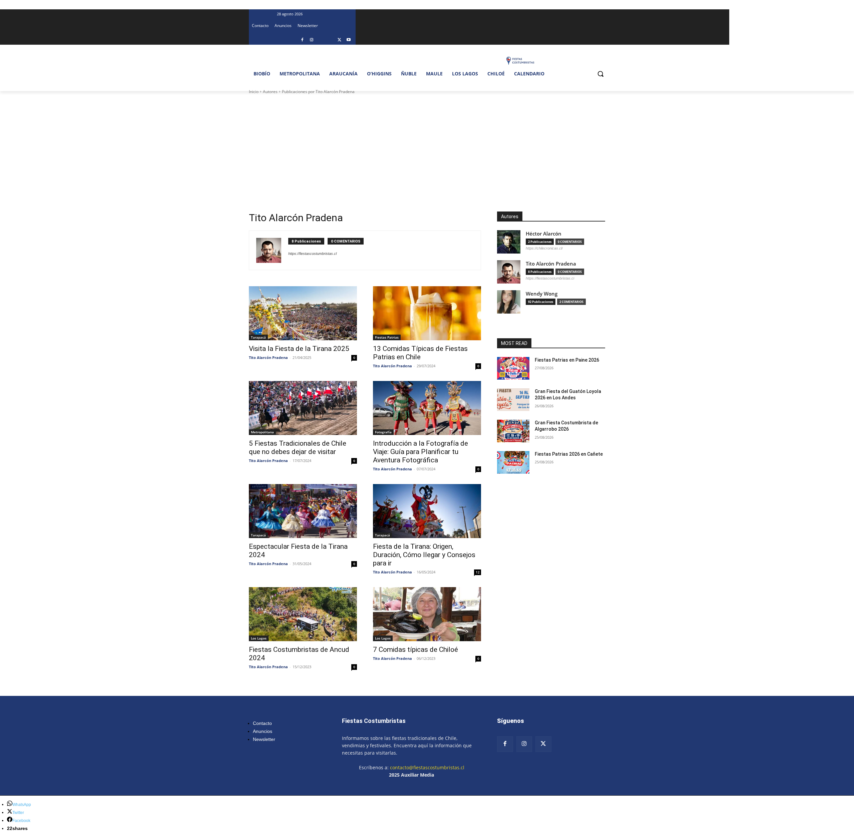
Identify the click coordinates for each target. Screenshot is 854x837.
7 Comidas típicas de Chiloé (415, 650)
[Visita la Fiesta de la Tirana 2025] (303, 313)
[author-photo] (272, 250)
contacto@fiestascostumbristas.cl (427, 767)
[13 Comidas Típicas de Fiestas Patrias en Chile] (427, 313)
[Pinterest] (321, 40)
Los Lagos (259, 638)
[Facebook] (302, 40)
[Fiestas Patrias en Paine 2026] (513, 368)
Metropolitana (262, 432)
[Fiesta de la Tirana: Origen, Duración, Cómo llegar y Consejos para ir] (427, 511)
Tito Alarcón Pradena (268, 357)
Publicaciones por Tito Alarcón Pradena (318, 91)
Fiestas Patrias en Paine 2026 (567, 360)
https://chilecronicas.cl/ (544, 248)
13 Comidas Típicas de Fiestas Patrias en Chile (420, 353)
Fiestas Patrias (387, 337)
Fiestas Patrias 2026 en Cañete (569, 454)
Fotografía (383, 432)
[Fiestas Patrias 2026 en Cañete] (513, 462)
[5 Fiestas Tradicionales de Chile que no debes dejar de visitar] (303, 408)
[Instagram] (311, 40)
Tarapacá (258, 337)
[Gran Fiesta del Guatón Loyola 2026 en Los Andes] (513, 399)
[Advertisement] (427, 145)
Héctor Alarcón (543, 234)
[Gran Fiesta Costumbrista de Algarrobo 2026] (513, 431)
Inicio (254, 91)
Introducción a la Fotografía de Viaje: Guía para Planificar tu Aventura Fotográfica (420, 451)
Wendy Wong (541, 294)
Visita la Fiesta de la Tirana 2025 (299, 349)
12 (478, 572)
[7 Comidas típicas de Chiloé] (427, 614)
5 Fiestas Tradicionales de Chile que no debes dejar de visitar (297, 447)
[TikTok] (330, 40)
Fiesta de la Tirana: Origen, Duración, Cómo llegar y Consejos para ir (424, 554)
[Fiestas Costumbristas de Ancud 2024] (303, 614)
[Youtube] (349, 40)
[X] (339, 40)
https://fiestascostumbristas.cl (312, 254)
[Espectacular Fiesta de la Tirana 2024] (303, 511)
